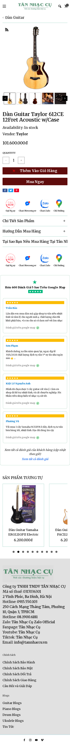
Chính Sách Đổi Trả (17, 674)
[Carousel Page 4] (28, 552)
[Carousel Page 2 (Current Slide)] (18, 552)
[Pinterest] (16, 190)
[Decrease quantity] (6, 160)
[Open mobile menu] (4, 6)
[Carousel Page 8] (47, 552)
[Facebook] (5, 190)
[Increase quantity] (21, 160)
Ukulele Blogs (13, 721)
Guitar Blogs (12, 703)
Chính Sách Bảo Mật (18, 668)
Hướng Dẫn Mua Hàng (22, 231)
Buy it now (35, 181)
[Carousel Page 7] (42, 552)
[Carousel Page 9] (52, 552)
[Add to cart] (35, 170)
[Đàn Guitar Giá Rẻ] (35, 6)
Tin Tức (8, 727)
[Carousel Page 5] (33, 552)
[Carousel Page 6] (37, 552)
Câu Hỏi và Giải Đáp (17, 686)
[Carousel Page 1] (14, 552)
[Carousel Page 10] (56, 552)
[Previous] (5, 98)
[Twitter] (10, 190)
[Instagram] (30, 740)
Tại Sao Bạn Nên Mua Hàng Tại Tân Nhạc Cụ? (35, 241)
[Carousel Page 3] (23, 552)
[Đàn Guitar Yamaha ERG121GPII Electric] (23, 504)
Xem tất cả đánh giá (35, 459)
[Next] (64, 98)
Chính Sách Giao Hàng (19, 680)
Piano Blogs (12, 709)
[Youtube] (36, 740)
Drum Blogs (12, 715)
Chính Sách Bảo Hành (19, 662)
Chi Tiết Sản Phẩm (18, 221)
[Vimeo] (42, 740)
